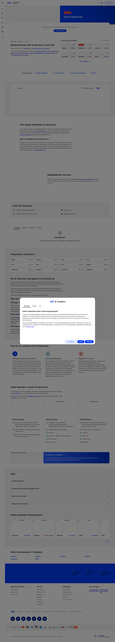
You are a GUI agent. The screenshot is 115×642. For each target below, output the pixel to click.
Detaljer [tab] (34, 306)
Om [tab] (40, 306)
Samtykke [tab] (27, 306)
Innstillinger (71, 341)
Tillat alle (89, 341)
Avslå (81, 341)
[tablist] (57, 306)
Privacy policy (30, 326)
